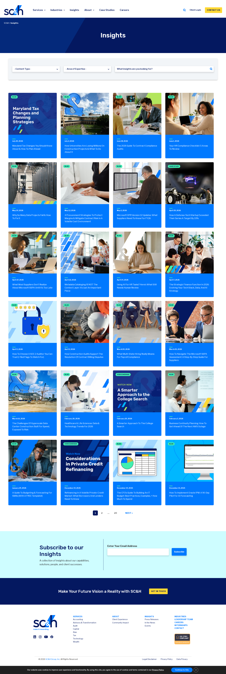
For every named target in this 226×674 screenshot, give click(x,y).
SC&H (6, 23)
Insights (74, 10)
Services (38, 10)
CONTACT (179, 628)
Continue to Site (182, 670)
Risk (75, 632)
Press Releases (152, 619)
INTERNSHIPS (181, 625)
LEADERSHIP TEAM (183, 619)
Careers (124, 10)
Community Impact (120, 622)
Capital (76, 629)
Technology (78, 638)
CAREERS (178, 622)
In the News (150, 622)
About (88, 10)
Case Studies (107, 10)
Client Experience (120, 619)
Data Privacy (182, 659)
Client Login (195, 10)
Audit (75, 626)
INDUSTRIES (180, 616)
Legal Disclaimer (149, 659)
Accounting (78, 619)
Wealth (76, 642)
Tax (74, 635)
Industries (56, 10)
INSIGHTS (149, 616)
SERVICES (77, 616)
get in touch (158, 591)
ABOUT (115, 616)
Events (148, 626)
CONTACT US (213, 10)
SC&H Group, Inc (53, 659)
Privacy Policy (167, 659)
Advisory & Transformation (84, 622)
